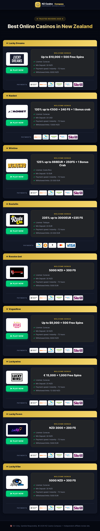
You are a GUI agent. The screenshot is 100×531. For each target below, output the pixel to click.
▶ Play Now (17, 70)
